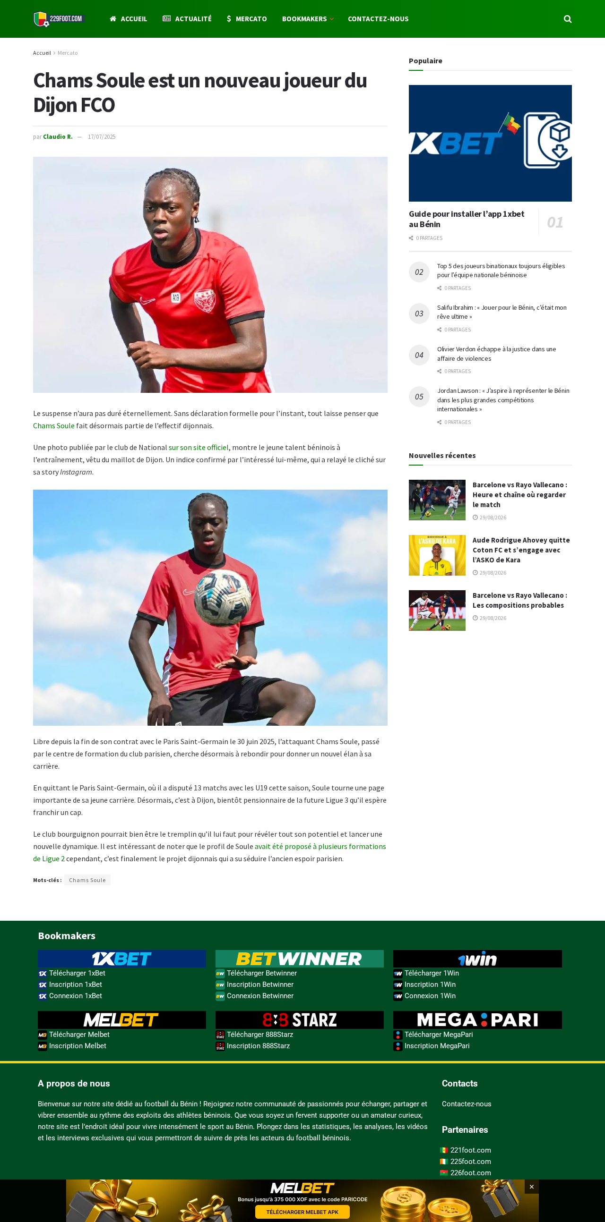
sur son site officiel (199, 447)
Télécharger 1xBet (76, 973)
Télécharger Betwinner (261, 973)
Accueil (134, 18)
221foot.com (470, 1150)
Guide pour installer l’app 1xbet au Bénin (466, 219)
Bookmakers (304, 18)
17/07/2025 (101, 137)
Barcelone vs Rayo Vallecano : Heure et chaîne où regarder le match (520, 494)
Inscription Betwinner (259, 984)
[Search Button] (568, 19)
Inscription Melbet (76, 1046)
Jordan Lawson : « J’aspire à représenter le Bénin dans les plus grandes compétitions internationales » (503, 399)
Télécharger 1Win (431, 973)
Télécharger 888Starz (259, 1034)
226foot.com (470, 1173)
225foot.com (470, 1161)
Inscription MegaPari (436, 1046)
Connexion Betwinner (259, 996)
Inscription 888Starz (257, 1046)
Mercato (251, 18)
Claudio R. (58, 137)
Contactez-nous (378, 18)
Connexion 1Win (429, 996)
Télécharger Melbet (78, 1034)
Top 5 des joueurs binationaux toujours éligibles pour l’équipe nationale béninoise (501, 271)
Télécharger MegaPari (438, 1034)
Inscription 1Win (429, 984)
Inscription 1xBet (74, 984)
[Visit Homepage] (59, 19)
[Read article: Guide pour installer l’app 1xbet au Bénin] (490, 143)
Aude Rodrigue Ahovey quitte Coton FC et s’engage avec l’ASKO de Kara (521, 549)
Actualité (193, 18)
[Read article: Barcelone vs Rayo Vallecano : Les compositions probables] (437, 610)
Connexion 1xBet (74, 996)
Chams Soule (54, 425)
